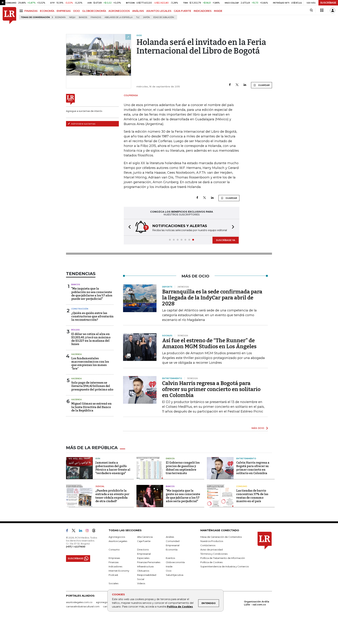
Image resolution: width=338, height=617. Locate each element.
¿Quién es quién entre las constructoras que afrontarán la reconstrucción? (92, 316)
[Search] (311, 10)
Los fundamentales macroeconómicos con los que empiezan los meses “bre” (90, 363)
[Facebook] (230, 85)
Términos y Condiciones (213, 553)
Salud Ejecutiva (174, 574)
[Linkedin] (245, 85)
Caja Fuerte (144, 541)
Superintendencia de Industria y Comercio (224, 566)
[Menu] (21, 10)
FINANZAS (30, 11)
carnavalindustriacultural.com (82, 606)
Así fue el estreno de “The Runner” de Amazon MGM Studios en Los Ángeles (209, 343)
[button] (128, 227)
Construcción (79, 309)
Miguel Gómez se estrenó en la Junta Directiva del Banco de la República (91, 407)
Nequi (72, 17)
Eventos (170, 558)
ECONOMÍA (47, 11)
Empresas (114, 558)
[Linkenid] (82, 531)
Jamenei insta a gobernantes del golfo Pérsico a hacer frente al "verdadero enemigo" (112, 468)
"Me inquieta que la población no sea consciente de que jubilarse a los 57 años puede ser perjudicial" (91, 293)
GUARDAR (264, 85)
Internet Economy (119, 570)
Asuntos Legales (118, 541)
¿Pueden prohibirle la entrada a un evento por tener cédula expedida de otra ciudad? (112, 496)
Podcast (113, 574)
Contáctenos (207, 545)
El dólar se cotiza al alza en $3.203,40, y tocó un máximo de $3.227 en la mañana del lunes (91, 339)
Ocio (168, 570)
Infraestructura (145, 566)
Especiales (143, 558)
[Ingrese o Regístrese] (332, 10)
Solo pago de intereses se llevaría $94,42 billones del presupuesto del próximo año (92, 386)
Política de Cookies (180, 606)
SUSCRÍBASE (328, 2)
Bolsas (75, 329)
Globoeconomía (175, 562)
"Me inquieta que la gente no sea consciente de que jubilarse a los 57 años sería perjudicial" (183, 496)
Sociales (113, 583)
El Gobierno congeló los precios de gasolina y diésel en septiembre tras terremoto (183, 468)
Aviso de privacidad (211, 549)
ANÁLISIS (138, 11)
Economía (60, 17)
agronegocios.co (106, 602)
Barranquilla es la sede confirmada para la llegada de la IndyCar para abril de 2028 (212, 298)
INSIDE (218, 11)
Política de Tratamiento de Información (222, 558)
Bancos (83, 17)
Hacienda (76, 354)
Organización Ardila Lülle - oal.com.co (256, 603)
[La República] (9, 15)
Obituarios (143, 570)
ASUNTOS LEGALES (158, 11)
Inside (169, 566)
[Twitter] (237, 85)
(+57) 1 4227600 (75, 546)
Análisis (170, 536)
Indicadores (115, 566)
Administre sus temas (83, 123)
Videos (141, 583)
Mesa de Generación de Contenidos (221, 536)
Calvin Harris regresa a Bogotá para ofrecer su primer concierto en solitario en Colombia (211, 389)
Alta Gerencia (145, 536)
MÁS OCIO (258, 428)
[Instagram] (88, 531)
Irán (97, 458)
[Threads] (95, 531)
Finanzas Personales (148, 562)
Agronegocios (117, 536)
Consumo (241, 486)
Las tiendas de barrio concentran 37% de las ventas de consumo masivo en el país (252, 496)
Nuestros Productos (211, 541)
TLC (138, 17)
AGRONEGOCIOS (119, 11)
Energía (170, 458)
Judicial (99, 486)
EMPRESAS (64, 11)
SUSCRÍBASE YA (225, 240)
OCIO (76, 11)
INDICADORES (202, 11)
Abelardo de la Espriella (119, 17)
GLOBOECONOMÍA (94, 11)
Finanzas (96, 17)
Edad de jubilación (163, 17)
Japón (146, 17)
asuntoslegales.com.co (79, 602)
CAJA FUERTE (182, 11)
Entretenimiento (246, 458)
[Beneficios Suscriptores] (321, 10)
